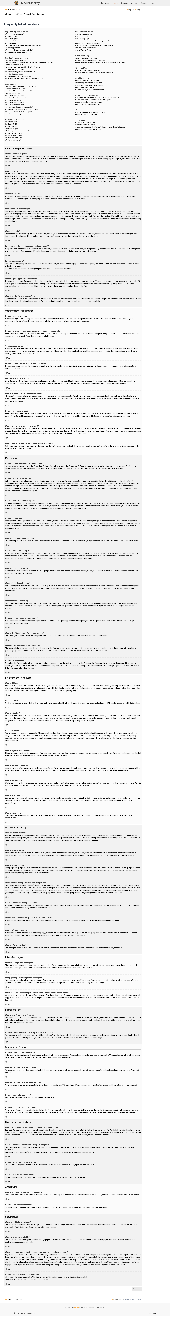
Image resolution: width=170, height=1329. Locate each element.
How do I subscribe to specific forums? (88, 102)
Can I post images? (12, 129)
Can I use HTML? (11, 124)
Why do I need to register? (14, 34)
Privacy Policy (151, 1313)
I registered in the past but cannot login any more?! (23, 45)
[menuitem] (18, 9)
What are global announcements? (17, 131)
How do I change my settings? (16, 60)
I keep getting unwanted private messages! (90, 60)
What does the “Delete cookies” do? (18, 52)
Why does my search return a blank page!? (89, 85)
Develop (144, 3)
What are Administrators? (84, 34)
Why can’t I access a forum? (15, 100)
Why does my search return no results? (88, 83)
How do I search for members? (85, 87)
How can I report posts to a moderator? (19, 107)
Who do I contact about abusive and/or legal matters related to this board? (101, 127)
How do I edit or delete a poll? (15, 98)
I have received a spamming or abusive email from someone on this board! (100, 62)
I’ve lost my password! (13, 48)
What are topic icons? (13, 140)
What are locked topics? (13, 138)
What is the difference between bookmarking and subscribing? (97, 97)
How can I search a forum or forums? (87, 80)
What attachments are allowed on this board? (91, 112)
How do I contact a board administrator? (89, 129)
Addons (134, 3)
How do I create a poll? (13, 93)
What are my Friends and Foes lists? (87, 70)
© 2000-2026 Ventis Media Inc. (24, 1313)
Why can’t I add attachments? (15, 102)
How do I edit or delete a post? (16, 89)
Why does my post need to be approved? (19, 112)
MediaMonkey (30, 3)
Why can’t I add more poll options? (17, 95)
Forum (115, 3)
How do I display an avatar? (15, 74)
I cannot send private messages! (86, 58)
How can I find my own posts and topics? (89, 90)
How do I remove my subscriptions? (87, 104)
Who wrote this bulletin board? (85, 122)
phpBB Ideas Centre (111, 1240)
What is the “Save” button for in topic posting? (21, 109)
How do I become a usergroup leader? (88, 43)
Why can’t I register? (12, 39)
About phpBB (37, 1227)
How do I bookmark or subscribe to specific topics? (93, 100)
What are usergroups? (82, 39)
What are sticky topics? (13, 135)
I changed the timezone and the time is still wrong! (22, 67)
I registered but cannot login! (15, 41)
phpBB (115, 383)
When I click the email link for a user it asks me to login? (24, 78)
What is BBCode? (11, 122)
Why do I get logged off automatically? (19, 50)
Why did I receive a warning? (15, 105)
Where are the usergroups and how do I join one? (92, 41)
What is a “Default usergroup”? (85, 48)
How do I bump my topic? (14, 114)
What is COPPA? (11, 36)
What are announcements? (14, 133)
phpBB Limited (71, 1225)
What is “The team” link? (83, 50)
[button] (152, 3)
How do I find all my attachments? (86, 114)
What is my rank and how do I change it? (19, 76)
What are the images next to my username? (20, 72)
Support (124, 3)
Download (105, 3)
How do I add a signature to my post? (18, 91)
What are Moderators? (82, 36)
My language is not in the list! (15, 69)
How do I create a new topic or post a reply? (20, 86)
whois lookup (35, 1257)
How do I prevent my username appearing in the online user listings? (29, 62)
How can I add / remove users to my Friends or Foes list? (94, 73)
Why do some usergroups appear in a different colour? (94, 45)
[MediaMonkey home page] (16, 3)
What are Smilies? (11, 126)
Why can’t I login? (11, 43)
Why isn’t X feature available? (85, 125)
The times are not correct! (14, 65)
